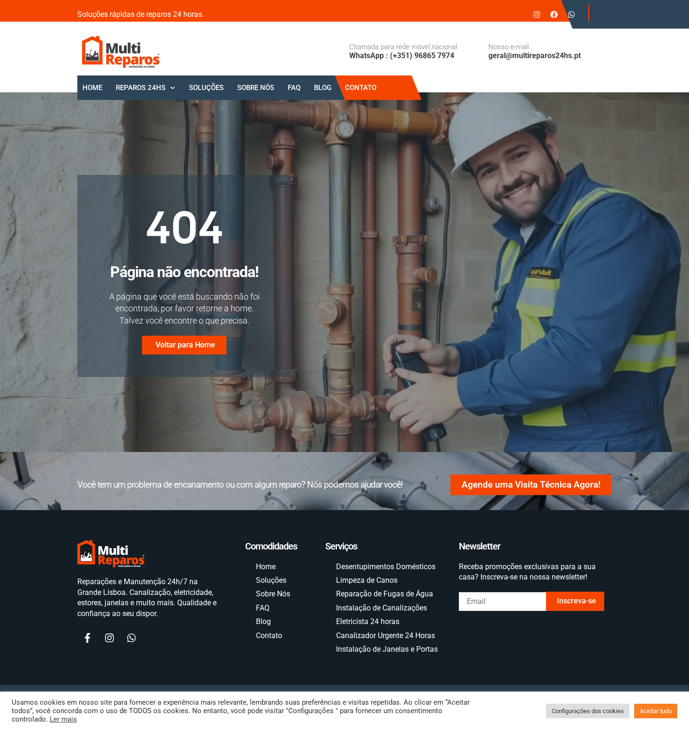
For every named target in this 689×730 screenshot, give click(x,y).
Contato (360, 87)
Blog (322, 87)
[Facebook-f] (87, 638)
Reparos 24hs (140, 87)
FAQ (294, 87)
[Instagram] (536, 14)
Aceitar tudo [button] (656, 711)
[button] (597, 13)
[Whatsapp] (571, 14)
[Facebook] (554, 14)
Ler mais (63, 719)
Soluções (206, 87)
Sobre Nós (255, 87)
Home (92, 87)
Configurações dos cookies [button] (588, 711)
